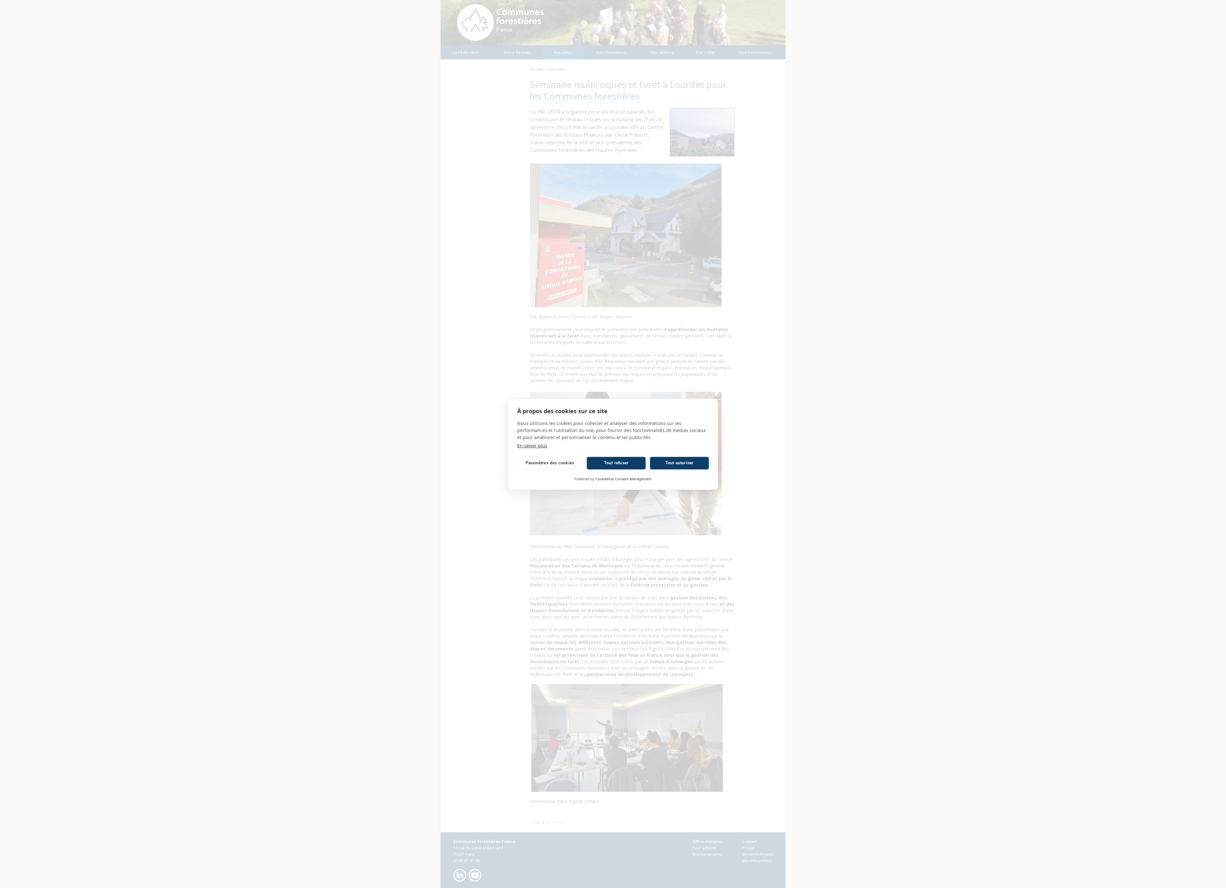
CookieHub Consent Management (623, 478)
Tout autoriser (679, 462)
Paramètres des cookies (550, 462)
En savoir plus (532, 446)
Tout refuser (616, 462)
